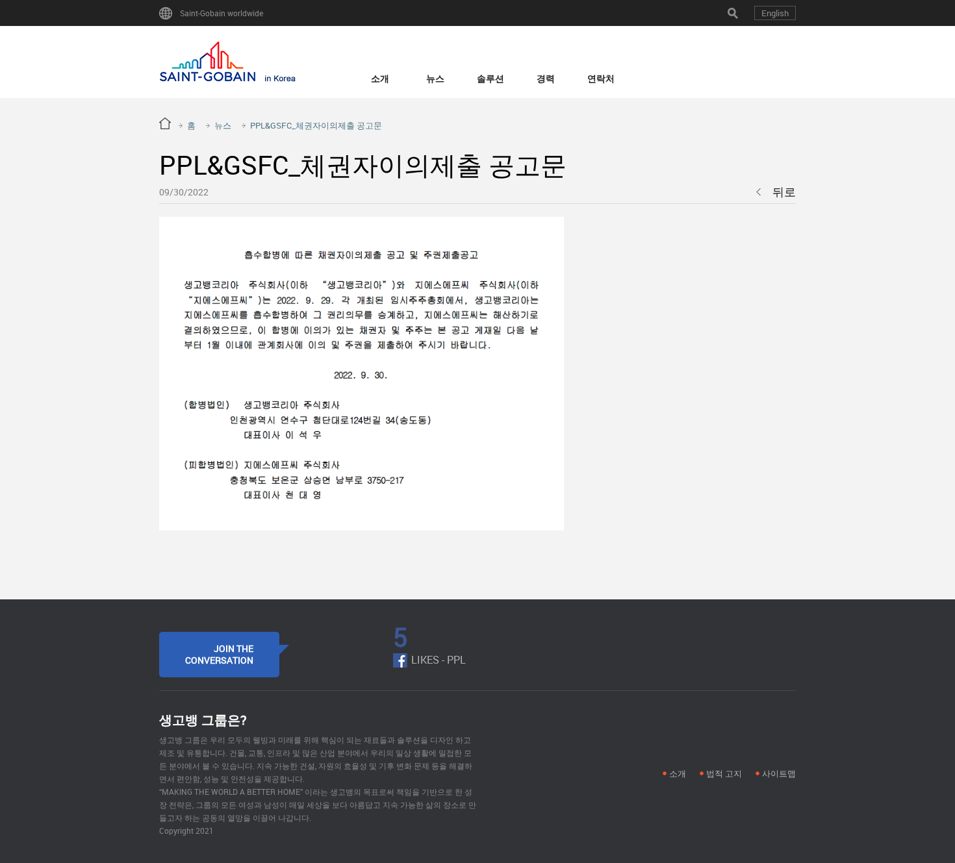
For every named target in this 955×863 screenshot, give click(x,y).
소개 (380, 78)
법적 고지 (724, 773)
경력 (546, 78)
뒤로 (784, 191)
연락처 (601, 78)
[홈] (227, 62)
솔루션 (490, 78)
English (775, 13)
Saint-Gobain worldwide (221, 13)
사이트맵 (779, 773)
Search (733, 13)
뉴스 (435, 78)
